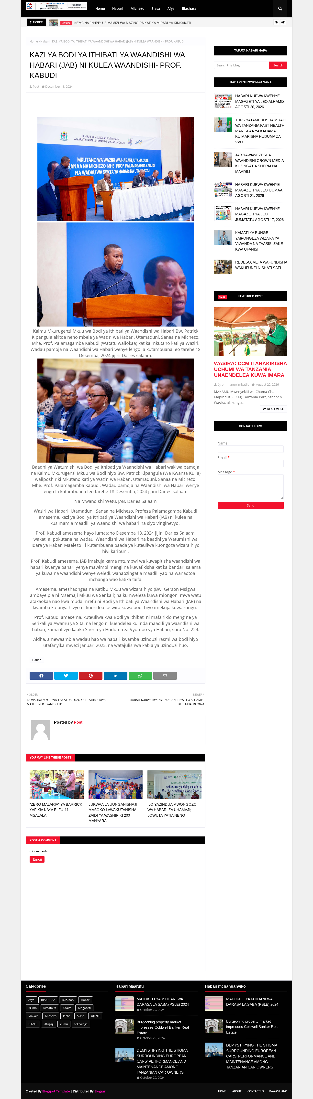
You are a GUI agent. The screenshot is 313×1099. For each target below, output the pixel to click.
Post (36, 86)
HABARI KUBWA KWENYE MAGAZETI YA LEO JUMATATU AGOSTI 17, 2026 (259, 214)
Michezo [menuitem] (137, 8)
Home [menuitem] (100, 8)
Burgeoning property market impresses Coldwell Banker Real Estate (163, 1027)
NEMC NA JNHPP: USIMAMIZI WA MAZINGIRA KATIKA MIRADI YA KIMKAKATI (132, 22)
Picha (66, 1016)
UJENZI (95, 1016)
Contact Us (255, 1091)
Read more (275, 409)
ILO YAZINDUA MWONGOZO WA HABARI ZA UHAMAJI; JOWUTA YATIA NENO (172, 809)
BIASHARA (48, 1000)
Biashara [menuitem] (189, 8)
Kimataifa (49, 1008)
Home (34, 41)
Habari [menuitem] (117, 8)
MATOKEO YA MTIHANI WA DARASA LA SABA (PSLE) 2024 (163, 1002)
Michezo (50, 1016)
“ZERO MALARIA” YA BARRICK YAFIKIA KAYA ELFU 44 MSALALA (56, 809)
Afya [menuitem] (171, 8)
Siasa (80, 1016)
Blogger (99, 1091)
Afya (31, 1000)
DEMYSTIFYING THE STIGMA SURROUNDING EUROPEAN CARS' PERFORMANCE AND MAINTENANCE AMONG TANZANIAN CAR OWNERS (162, 1061)
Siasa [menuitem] (156, 8)
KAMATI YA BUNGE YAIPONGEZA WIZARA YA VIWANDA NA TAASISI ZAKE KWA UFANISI (259, 241)
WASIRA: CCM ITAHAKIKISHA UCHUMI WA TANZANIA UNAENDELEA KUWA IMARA (250, 369)
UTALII (32, 1024)
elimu (64, 1024)
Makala (33, 1016)
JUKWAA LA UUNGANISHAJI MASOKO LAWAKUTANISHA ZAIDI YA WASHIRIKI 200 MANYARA (113, 812)
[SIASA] (250, 331)
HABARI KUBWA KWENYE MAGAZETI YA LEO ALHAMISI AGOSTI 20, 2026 (260, 101)
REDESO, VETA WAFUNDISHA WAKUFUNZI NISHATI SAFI (261, 265)
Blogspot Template (56, 1091)
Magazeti (84, 1008)
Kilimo (32, 1008)
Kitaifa (67, 1008)
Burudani (68, 1000)
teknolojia (81, 1024)
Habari (45, 41)
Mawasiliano (278, 1091)
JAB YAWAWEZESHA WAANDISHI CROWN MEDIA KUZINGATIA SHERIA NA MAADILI (259, 163)
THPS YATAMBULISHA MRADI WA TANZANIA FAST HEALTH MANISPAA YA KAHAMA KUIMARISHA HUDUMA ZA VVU (260, 131)
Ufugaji (49, 1024)
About (236, 1091)
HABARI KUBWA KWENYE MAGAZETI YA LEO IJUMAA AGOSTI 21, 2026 (258, 190)
